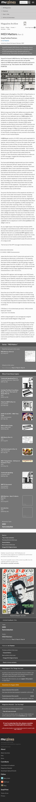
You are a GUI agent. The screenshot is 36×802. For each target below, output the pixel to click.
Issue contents (9, 537)
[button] (25, 23)
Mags (7, 27)
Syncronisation (7, 527)
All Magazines (7, 7)
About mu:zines (5, 753)
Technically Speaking (7, 472)
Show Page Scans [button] (30, 27)
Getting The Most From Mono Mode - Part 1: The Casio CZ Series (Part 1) (9, 391)
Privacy (3, 796)
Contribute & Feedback (8, 765)
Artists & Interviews (9, 17)
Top (3, 537)
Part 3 (18, 367)
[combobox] (24, 2)
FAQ (2, 755)
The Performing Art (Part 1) (9, 449)
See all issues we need (9, 711)
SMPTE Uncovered (6, 484)
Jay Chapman (5, 40)
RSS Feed (6, 782)
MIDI (4, 524)
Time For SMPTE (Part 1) (8, 402)
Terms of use (4, 793)
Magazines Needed (6, 768)
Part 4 (23, 367)
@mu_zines (7, 778)
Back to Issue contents (10, 662)
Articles (3, 29)
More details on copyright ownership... (10, 563)
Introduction (4, 508)
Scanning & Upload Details (8, 771)
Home (2, 27)
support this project (27, 678)
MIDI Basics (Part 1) (6, 437)
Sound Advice (6, 542)
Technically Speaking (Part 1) (9, 378)
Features (5, 11)
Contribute (22, 715)
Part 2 (13, 367)
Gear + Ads (6, 14)
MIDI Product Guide (6, 425)
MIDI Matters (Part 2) (7, 351)
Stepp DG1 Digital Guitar (9, 547)
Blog (5, 785)
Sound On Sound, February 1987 (15, 43)
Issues (13, 27)
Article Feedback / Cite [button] (10, 620)
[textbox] (23, 2)
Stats (2, 758)
